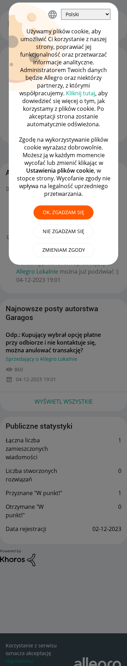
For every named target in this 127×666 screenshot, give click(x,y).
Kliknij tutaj (80, 93)
